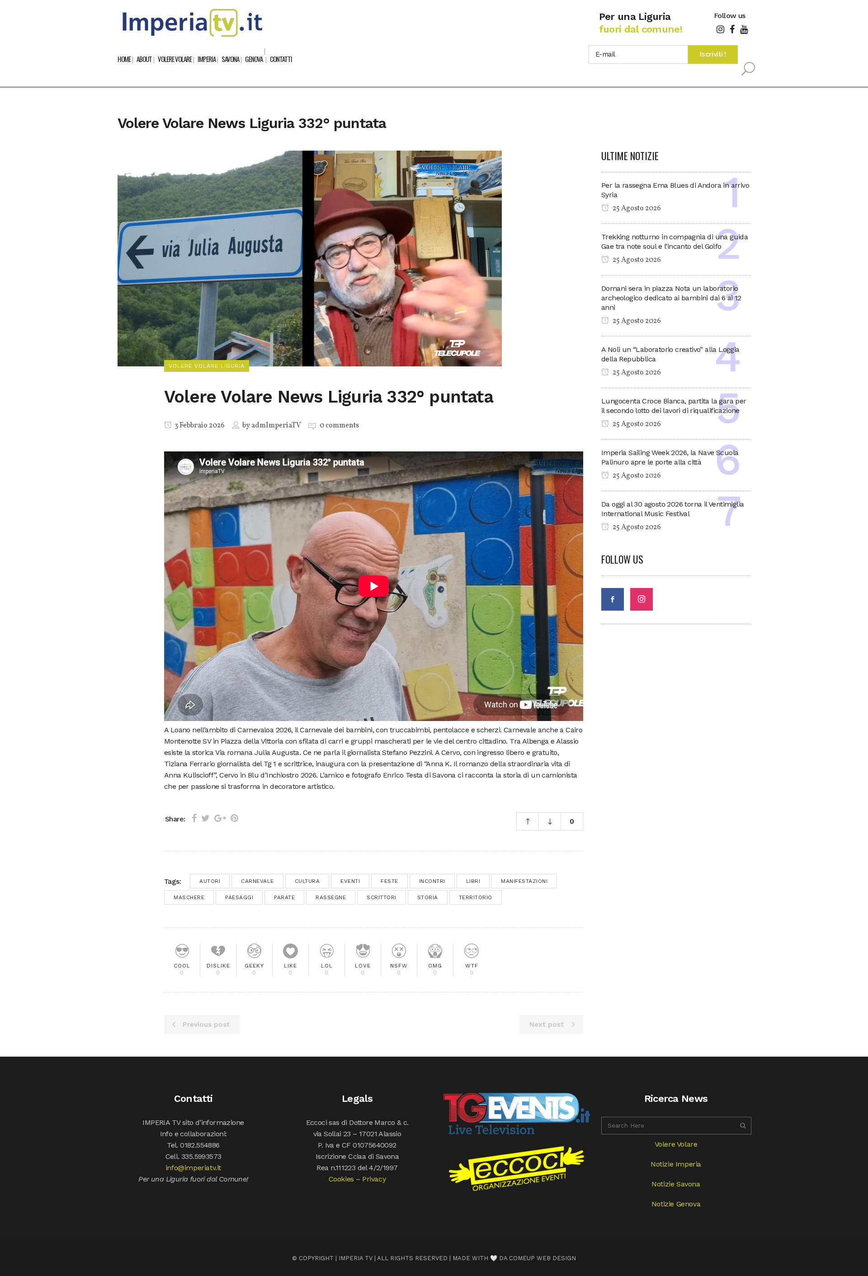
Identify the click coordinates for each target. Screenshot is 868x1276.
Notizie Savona (675, 1184)
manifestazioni (524, 881)
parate (284, 897)
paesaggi (239, 897)
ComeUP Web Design (542, 1258)
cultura (307, 881)
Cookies (341, 1179)
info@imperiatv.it (193, 1167)
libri (473, 881)
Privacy (374, 1179)
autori (209, 881)
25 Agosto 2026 (636, 208)
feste (389, 881)
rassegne (331, 897)
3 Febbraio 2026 (199, 426)
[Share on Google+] (220, 818)
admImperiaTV (276, 426)
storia (427, 897)
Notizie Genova (675, 1204)
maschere (189, 897)
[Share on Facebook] (194, 818)
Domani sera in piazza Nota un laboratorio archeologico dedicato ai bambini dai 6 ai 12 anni (671, 298)
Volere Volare (676, 1144)
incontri (432, 881)
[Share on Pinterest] (234, 818)
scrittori (381, 897)
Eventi (350, 881)
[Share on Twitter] (205, 818)
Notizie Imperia (676, 1164)
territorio (475, 897)
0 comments (339, 426)
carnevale (257, 881)
